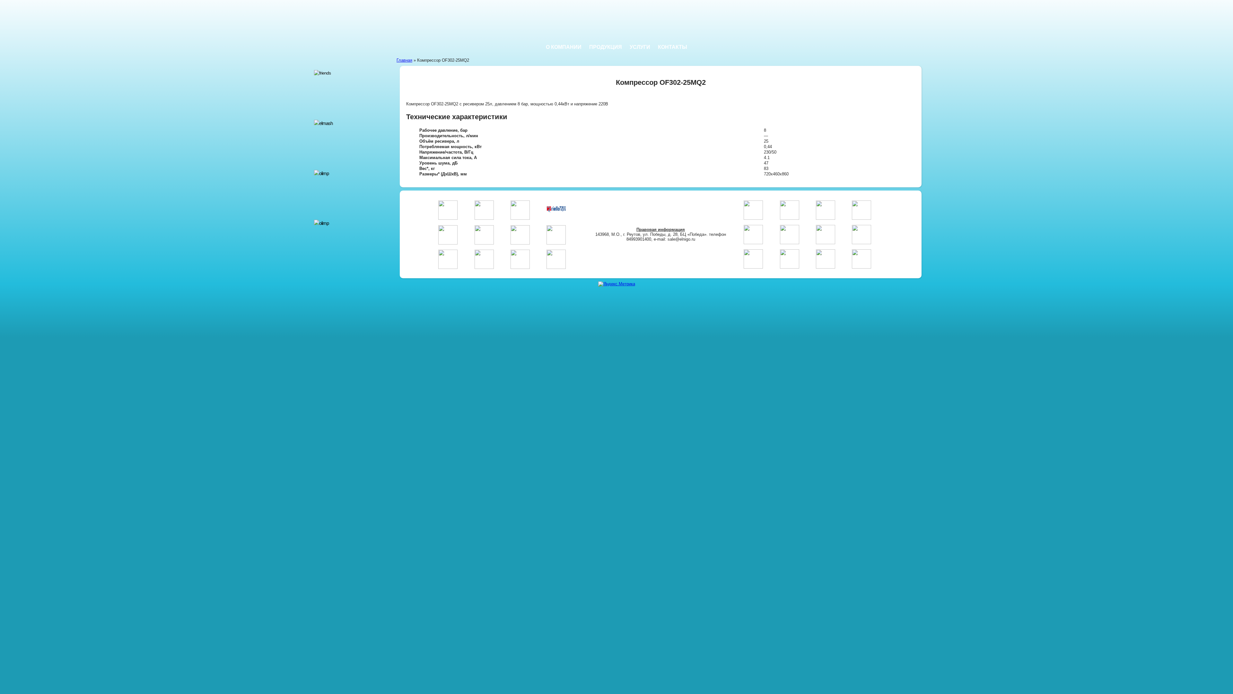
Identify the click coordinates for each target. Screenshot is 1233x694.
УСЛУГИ (640, 47)
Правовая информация (660, 229)
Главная (404, 60)
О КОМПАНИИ (564, 47)
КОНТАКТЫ (672, 47)
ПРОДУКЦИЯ (605, 47)
